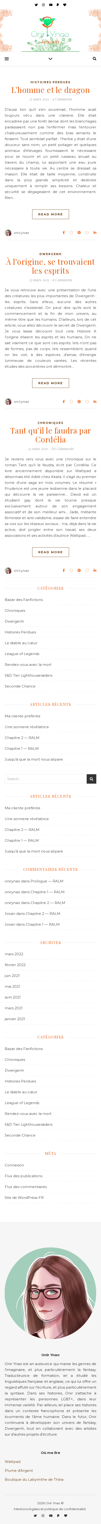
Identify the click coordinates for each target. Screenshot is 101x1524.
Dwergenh (50, 254)
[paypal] (58, 5)
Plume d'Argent (19, 1470)
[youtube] (51, 5)
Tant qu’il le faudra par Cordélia (50, 434)
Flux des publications (23, 1176)
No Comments (62, 448)
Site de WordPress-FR (24, 1197)
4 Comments (62, 99)
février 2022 (15, 965)
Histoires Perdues (50, 82)
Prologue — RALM (47, 881)
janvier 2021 (15, 1019)
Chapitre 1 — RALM (22, 748)
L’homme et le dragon (50, 89)
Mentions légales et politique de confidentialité (50, 1509)
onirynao (21, 233)
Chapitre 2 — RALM (22, 737)
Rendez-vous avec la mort (28, 664)
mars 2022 (14, 954)
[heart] (64, 5)
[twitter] (37, 5)
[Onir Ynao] (50, 27)
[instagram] (43, 5)
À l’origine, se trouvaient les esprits (50, 266)
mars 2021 (14, 1008)
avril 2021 (13, 997)
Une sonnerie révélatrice (27, 727)
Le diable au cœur (21, 643)
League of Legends (22, 653)
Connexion (14, 1165)
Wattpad (12, 1461)
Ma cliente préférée (22, 716)
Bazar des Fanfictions (24, 599)
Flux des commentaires (26, 1186)
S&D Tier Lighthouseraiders (28, 675)
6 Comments (62, 279)
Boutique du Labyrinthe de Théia (34, 1479)
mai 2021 (12, 986)
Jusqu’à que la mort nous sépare (34, 759)
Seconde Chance (20, 686)
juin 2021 (12, 975)
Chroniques (50, 423)
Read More (50, 214)
